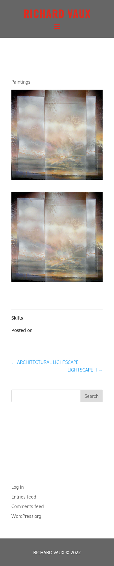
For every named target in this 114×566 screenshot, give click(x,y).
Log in (17, 487)
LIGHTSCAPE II (85, 369)
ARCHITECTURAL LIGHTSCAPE (45, 362)
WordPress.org (26, 516)
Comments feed (27, 506)
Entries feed (23, 496)
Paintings (20, 82)
